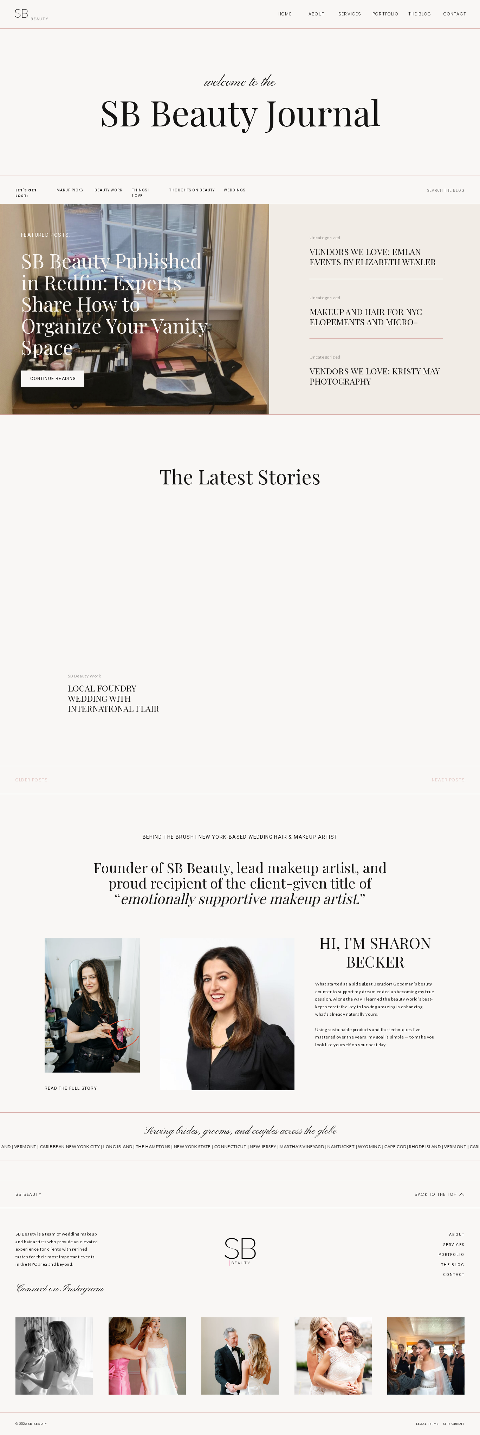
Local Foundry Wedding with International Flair (113, 698)
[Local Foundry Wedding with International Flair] (118, 594)
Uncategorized (325, 237)
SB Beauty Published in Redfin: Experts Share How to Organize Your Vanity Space (114, 303)
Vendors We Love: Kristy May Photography (375, 376)
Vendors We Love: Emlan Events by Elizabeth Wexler (373, 256)
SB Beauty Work (84, 676)
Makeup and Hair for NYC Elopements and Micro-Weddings (366, 322)
